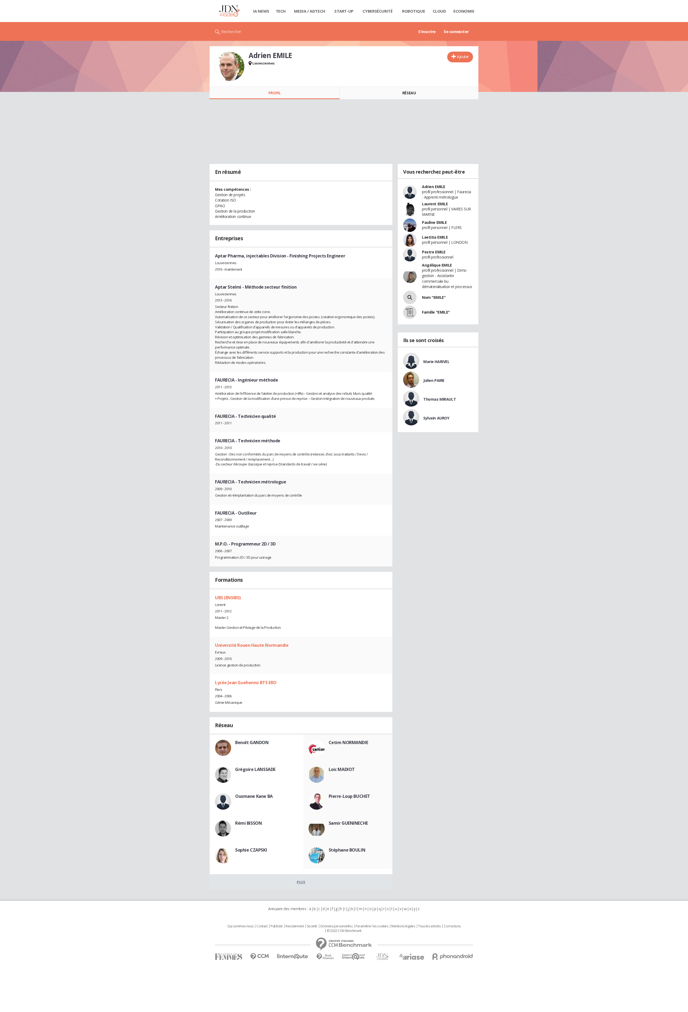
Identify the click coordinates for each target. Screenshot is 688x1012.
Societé (312, 926)
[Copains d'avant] (354, 956)
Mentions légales (403, 926)
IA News (261, 11)
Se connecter (456, 31)
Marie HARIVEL (436, 361)
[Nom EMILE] (410, 297)
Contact (261, 926)
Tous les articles (429, 926)
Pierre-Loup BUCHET (349, 796)
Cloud (439, 11)
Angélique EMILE (437, 265)
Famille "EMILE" (436, 312)
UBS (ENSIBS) (228, 598)
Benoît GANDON (252, 742)
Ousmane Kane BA (254, 796)
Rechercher (231, 31)
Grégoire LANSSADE (255, 769)
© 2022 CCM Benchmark (344, 931)
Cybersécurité (378, 11)
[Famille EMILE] (410, 312)
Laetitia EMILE (435, 237)
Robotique (413, 11)
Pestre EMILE (434, 251)
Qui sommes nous (240, 926)
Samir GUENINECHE (348, 823)
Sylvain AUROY (436, 418)
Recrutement (295, 926)
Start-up (343, 11)
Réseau (409, 92)
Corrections (452, 926)
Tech (281, 11)
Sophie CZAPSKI (251, 850)
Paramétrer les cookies (372, 926)
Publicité (276, 926)
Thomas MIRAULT (439, 399)
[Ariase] (411, 957)
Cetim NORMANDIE (348, 742)
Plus (301, 882)
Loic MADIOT (342, 769)
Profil (274, 92)
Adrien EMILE (433, 186)
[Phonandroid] (452, 956)
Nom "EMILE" (434, 297)
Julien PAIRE (434, 380)
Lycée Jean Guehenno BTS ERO (246, 683)
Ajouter (463, 56)
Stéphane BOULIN (347, 850)
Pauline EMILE (434, 222)
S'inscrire (427, 31)
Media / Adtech (309, 11)
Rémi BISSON (248, 823)
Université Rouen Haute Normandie (252, 645)
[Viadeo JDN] (382, 956)
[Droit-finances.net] (325, 956)
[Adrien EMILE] (230, 66)
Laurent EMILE (435, 203)
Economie (463, 11)
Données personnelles (336, 926)
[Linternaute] (292, 956)
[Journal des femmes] (228, 956)
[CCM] (259, 956)
